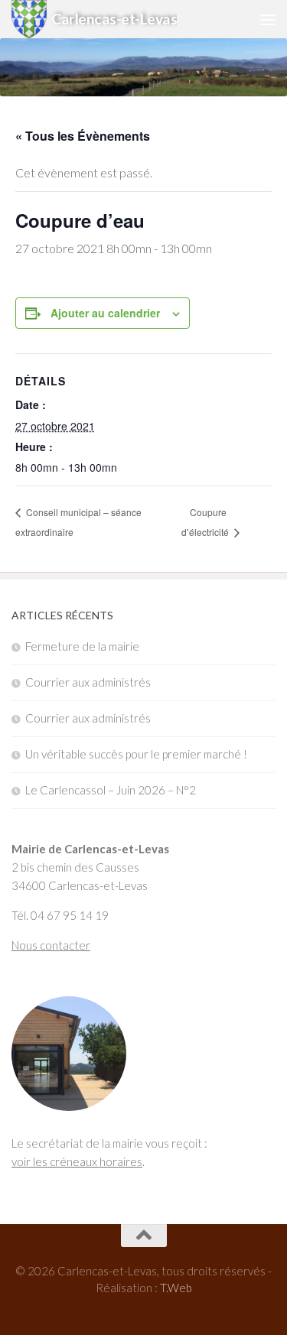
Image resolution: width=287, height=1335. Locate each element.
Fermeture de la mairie (82, 646)
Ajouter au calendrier (105, 312)
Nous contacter (50, 945)
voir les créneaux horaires (76, 1161)
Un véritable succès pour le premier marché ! (136, 754)
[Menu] (268, 19)
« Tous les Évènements (82, 136)
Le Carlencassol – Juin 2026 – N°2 (110, 790)
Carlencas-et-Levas (114, 19)
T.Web (176, 1287)
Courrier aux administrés (88, 682)
